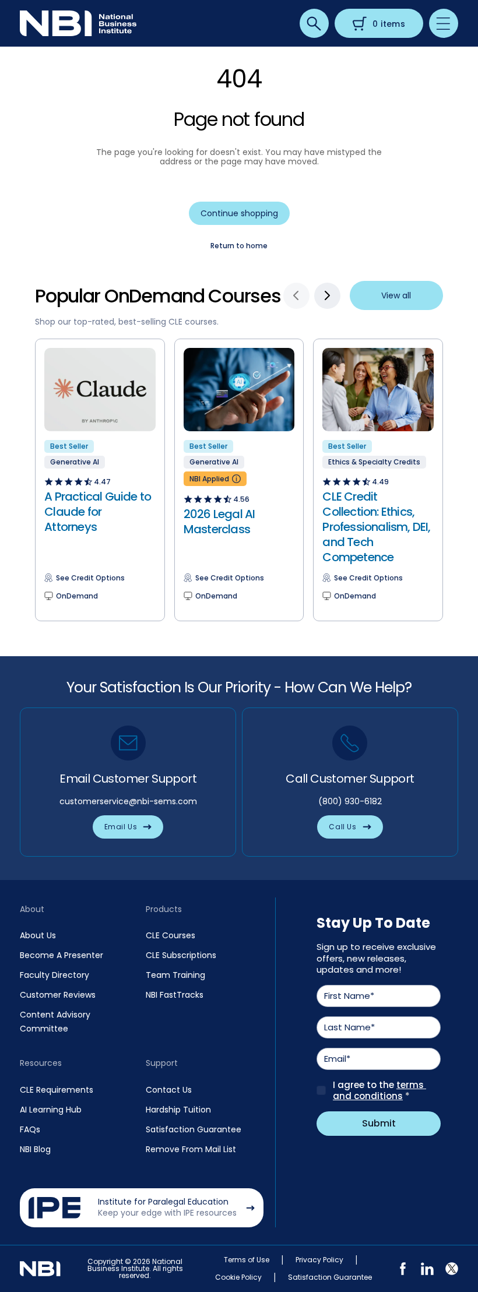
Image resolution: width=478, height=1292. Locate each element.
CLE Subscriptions (181, 955)
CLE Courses (170, 935)
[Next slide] (327, 296)
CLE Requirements (56, 1090)
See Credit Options (90, 578)
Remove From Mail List (191, 1149)
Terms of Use (246, 1259)
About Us (38, 935)
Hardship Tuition (178, 1109)
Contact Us (169, 1090)
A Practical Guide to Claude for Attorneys (97, 511)
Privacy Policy (319, 1259)
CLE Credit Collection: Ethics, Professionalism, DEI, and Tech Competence (376, 526)
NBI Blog (35, 1149)
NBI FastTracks (174, 995)
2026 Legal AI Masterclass (219, 521)
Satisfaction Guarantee (193, 1129)
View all (396, 295)
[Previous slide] (296, 296)
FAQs (30, 1129)
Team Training (175, 975)
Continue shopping (239, 213)
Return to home (239, 245)
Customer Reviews (58, 995)
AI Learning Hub (51, 1109)
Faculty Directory (54, 975)
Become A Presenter (61, 955)
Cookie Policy (238, 1277)
